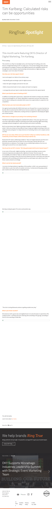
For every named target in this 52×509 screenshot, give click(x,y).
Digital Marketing (17, 45)
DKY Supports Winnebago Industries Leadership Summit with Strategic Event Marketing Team (22, 468)
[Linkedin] (10, 425)
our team (14, 419)
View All (13, 456)
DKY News (4, 45)
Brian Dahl (6, 19)
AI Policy (16, 503)
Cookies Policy (21, 503)
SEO (33, 45)
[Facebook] (8, 425)
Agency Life (10, 45)
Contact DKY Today (8, 443)
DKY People (29, 45)
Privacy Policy (27, 503)
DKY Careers (23, 45)
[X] (12, 425)
